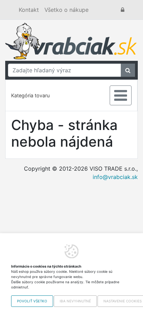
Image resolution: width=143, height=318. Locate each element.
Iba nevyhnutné (75, 301)
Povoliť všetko (32, 301)
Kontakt (29, 9)
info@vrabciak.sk (115, 176)
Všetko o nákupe (66, 9)
